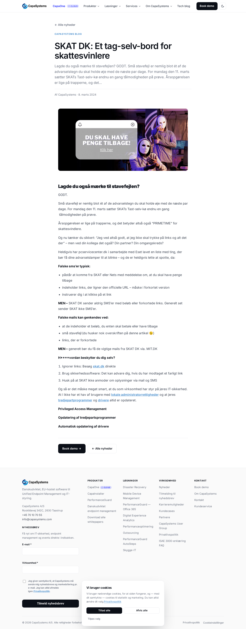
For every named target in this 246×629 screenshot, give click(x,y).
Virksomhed (30, 562)
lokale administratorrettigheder (135, 394)
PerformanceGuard (100, 500)
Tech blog (183, 6)
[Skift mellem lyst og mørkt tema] (222, 6)
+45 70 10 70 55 (32, 514)
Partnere (164, 517)
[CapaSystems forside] (34, 6)
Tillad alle (104, 610)
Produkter (90, 6)
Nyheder (164, 487)
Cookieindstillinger (213, 622)
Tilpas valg (94, 618)
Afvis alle (141, 610)
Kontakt (199, 500)
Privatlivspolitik (41, 591)
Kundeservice (203, 506)
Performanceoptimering (138, 526)
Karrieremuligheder (171, 504)
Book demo (207, 6)
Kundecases (167, 511)
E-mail (27, 544)
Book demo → (71, 448)
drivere (103, 400)
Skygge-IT (129, 550)
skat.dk (98, 366)
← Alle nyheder (65, 25)
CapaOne (65, 6)
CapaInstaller (96, 493)
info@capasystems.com (37, 519)
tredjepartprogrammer (75, 400)
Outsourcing (131, 532)
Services (131, 6)
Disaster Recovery (134, 487)
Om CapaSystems (157, 6)
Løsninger (111, 6)
